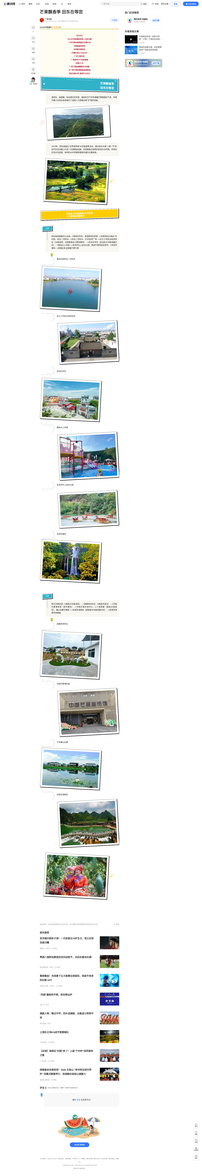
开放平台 (75, 1159)
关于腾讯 (43, 1159)
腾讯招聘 (89, 1159)
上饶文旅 (43, 1042)
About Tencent (52, 1159)
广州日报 (43, 1061)
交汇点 (42, 1005)
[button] (155, 20)
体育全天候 (44, 986)
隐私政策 (68, 1159)
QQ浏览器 (104, 1159)
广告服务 (82, 1159)
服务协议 (61, 1159)
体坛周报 (43, 1023)
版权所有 (82, 1168)
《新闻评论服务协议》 (71, 1088)
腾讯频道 (111, 1159)
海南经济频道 (45, 1080)
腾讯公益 (96, 1159)
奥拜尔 (42, 948)
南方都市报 (44, 967)
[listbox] (79, 1006)
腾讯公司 (76, 1168)
